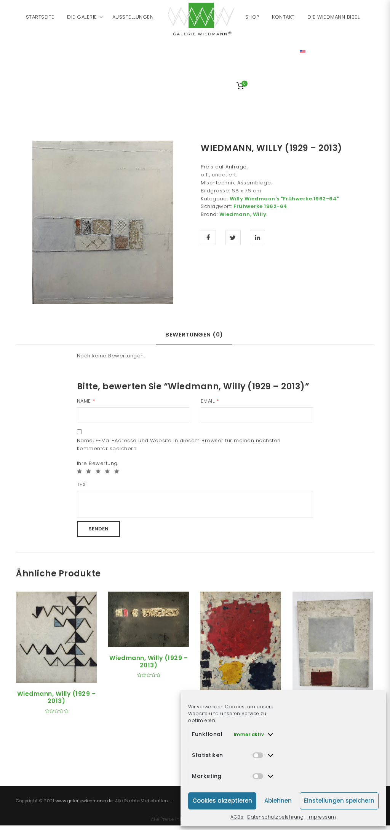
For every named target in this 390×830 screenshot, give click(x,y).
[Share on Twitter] (233, 237)
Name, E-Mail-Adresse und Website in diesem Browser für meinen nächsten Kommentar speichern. (179, 444)
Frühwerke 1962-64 (260, 206)
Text (83, 484)
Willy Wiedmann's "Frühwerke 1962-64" (284, 198)
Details (65, 674)
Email (210, 401)
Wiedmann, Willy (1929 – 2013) (56, 697)
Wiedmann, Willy (243, 214)
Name (86, 401)
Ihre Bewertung (97, 463)
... (171, 801)
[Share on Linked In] (257, 237)
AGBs (236, 817)
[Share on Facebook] (208, 237)
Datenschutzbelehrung (275, 817)
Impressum (321, 817)
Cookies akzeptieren (222, 801)
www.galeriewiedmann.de (84, 801)
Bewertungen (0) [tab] (194, 334)
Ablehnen (278, 801)
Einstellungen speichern (339, 801)
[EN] (302, 51)
